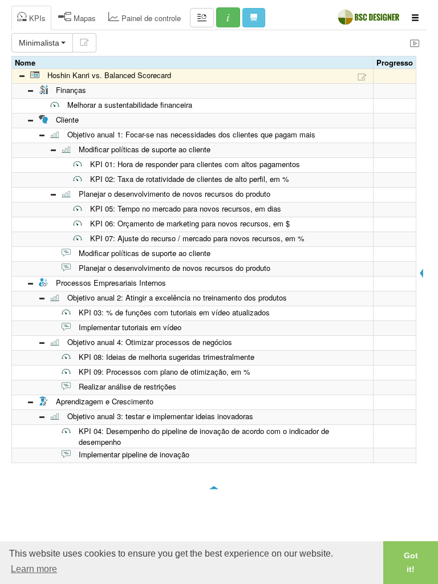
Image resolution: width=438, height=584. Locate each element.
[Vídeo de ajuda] (415, 42)
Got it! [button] (411, 562)
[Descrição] (362, 76)
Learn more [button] (34, 569)
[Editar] (84, 42)
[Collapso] (22, 76)
